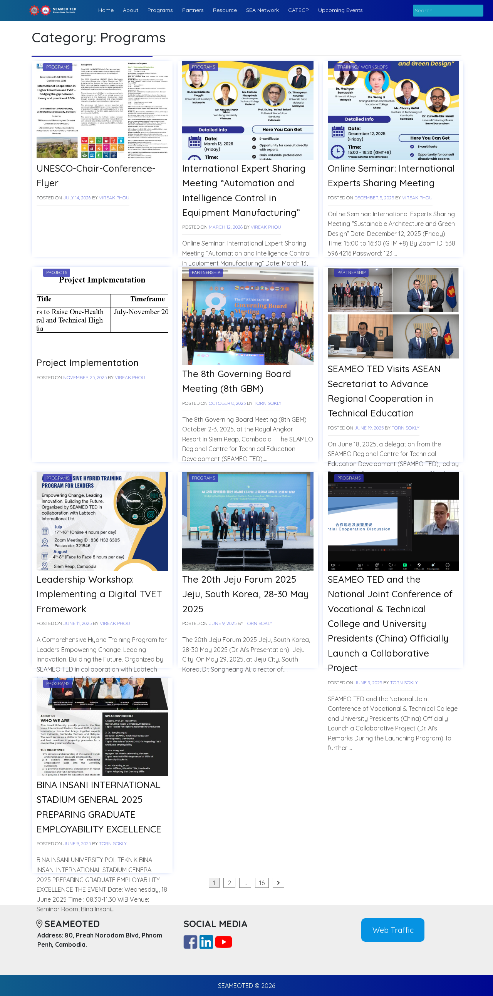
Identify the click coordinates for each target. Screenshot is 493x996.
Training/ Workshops (362, 67)
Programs (160, 10)
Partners (193, 10)
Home (106, 10)
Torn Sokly (268, 403)
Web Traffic (393, 930)
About (130, 10)
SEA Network (262, 10)
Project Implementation (88, 362)
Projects (56, 272)
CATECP (298, 10)
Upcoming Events (340, 10)
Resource (225, 10)
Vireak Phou (114, 198)
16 (262, 883)
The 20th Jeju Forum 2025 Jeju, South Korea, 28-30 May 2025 (245, 594)
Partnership (206, 272)
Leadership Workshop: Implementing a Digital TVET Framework (99, 594)
